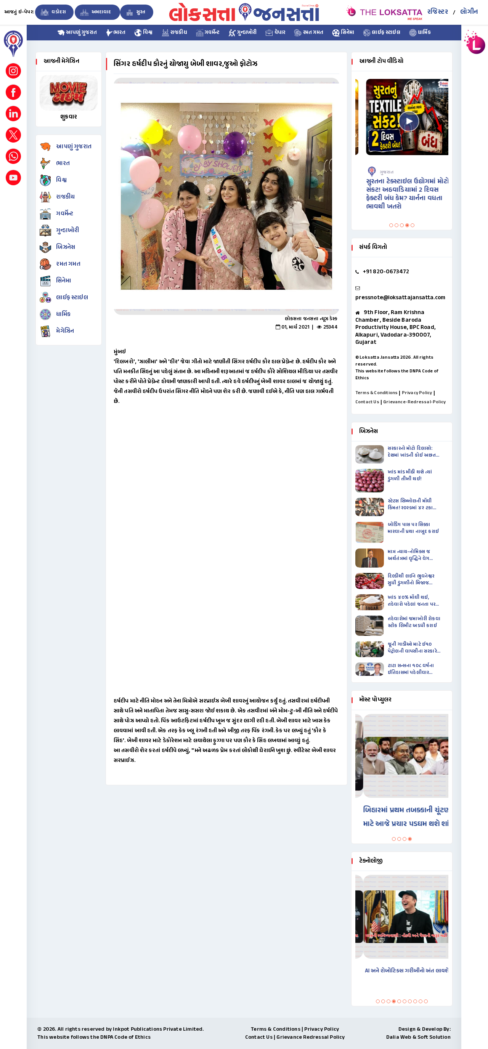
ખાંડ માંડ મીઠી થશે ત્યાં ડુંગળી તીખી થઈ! (410, 476)
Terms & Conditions (376, 393)
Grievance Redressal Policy (310, 1037)
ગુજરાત (380, 172)
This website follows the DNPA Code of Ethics (94, 1037)
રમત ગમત (312, 33)
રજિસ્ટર (437, 12)
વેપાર (279, 33)
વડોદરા (58, 12)
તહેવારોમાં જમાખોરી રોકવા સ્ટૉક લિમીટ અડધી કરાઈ (414, 622)
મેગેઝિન (65, 331)
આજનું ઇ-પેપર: (19, 12)
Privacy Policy (417, 393)
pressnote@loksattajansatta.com (400, 298)
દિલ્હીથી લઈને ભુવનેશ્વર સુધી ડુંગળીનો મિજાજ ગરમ (411, 580)
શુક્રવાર (68, 117)
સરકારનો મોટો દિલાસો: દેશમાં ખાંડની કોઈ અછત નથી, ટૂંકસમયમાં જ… (412, 452)
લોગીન (469, 12)
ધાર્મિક (424, 33)
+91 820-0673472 (386, 272)
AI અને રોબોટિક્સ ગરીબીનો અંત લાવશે (399, 971)
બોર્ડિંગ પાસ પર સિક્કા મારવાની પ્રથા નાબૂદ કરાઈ (413, 528)
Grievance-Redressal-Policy (414, 402)
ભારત (119, 33)
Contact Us (367, 402)
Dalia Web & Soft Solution (418, 1037)
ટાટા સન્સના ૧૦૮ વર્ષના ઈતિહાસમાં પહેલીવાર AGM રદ (411, 669)
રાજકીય (178, 33)
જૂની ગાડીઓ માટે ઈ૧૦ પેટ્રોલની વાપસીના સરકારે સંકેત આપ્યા (412, 648)
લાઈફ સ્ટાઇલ (385, 33)
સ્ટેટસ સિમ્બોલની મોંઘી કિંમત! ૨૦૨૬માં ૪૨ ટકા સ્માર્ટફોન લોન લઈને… (410, 505)
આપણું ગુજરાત (81, 33)
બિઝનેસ (65, 247)
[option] (226, 196)
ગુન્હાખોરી (246, 33)
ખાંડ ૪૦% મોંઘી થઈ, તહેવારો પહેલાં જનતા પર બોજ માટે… (411, 601)
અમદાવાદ (101, 12)
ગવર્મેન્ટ (212, 33)
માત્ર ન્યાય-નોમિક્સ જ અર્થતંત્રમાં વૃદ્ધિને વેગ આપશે (409, 555)
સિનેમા (347, 33)
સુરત (140, 12)
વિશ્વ (147, 33)
